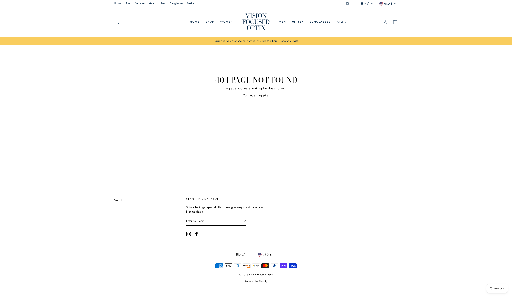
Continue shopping (256, 95)
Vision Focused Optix (256, 21)
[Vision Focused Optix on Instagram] (188, 234)
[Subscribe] (243, 221)
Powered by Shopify (256, 281)
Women (140, 3)
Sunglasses (176, 3)
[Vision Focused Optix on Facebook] (196, 234)
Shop (128, 3)
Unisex (162, 3)
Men (151, 3)
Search (118, 200)
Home (117, 3)
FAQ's (190, 3)
